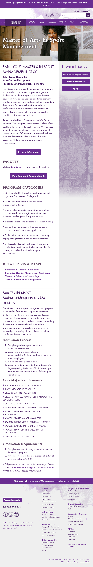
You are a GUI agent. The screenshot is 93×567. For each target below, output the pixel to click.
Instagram (10, 514)
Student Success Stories (75, 524)
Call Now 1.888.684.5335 (47, 15)
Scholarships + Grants (49, 532)
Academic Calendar (48, 520)
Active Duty (71, 531)
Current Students (81, 11)
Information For (50, 540)
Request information (12, 500)
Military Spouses (73, 534)
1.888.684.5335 (12, 506)
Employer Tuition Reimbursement (52, 530)
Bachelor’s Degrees (74, 491)
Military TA (71, 537)
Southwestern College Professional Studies (17, 13)
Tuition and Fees (47, 514)
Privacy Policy (85, 559)
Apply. (76, 88)
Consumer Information (49, 502)
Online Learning (32, 22)
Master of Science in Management (23, 279)
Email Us (52, 15)
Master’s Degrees (73, 494)
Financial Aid (62, 22)
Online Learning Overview (76, 506)
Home (3, 22)
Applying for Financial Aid (50, 527)
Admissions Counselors (78, 481)
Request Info (58, 15)
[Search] (88, 15)
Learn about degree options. (76, 74)
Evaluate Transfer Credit (75, 522)
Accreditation (46, 491)
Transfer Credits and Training (51, 517)
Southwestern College (17, 491)
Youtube (16, 514)
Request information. (76, 81)
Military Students (47, 545)
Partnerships (46, 494)
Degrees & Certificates (78, 488)
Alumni (44, 550)
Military (42, 22)
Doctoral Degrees (73, 496)
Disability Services (48, 504)
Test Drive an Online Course (77, 545)
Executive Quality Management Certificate (27, 273)
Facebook (5, 514)
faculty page (17, 167)
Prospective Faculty (48, 507)
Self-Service (67, 559)
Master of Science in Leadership (22, 276)
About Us (72, 22)
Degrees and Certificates (15, 22)
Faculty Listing (46, 499)
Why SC (70, 516)
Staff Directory (46, 496)
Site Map (76, 559)
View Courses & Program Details (28, 176)
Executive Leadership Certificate (22, 269)
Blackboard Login (55, 559)
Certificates (71, 499)
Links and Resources (48, 535)
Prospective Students (48, 542)
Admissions (52, 22)
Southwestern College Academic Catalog (31, 467)
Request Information (84, 22)
